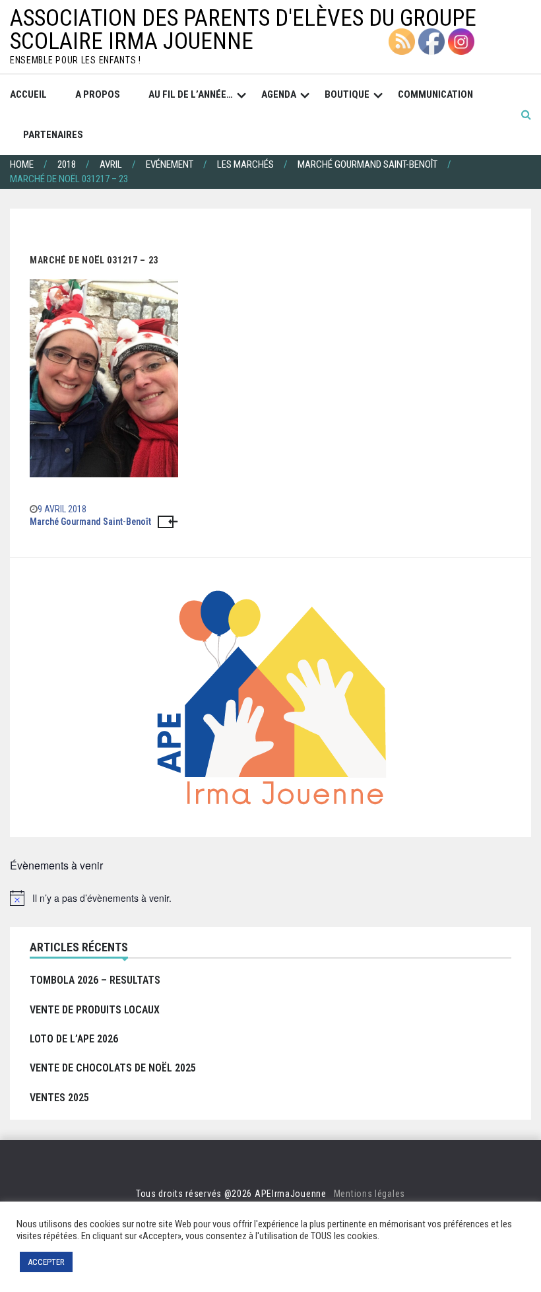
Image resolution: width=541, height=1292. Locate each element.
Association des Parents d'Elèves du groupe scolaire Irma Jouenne (243, 30)
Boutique (347, 94)
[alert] (270, 898)
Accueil (28, 94)
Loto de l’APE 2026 (74, 1039)
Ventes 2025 (59, 1097)
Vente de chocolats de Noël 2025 (113, 1068)
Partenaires (53, 135)
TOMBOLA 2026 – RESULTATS (95, 980)
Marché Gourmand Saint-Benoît (90, 521)
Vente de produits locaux (95, 1009)
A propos (97, 94)
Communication (435, 94)
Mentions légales (369, 1193)
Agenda (278, 94)
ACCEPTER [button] (46, 1262)
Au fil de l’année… (190, 94)
